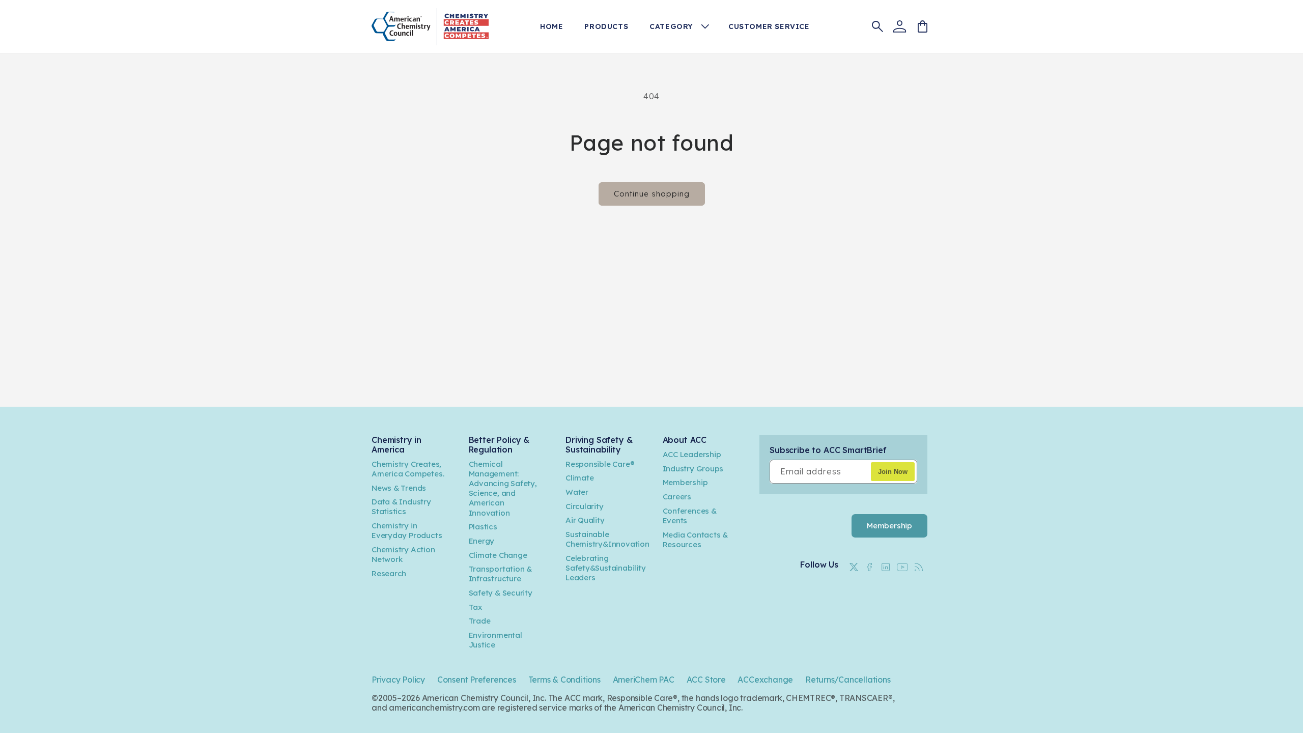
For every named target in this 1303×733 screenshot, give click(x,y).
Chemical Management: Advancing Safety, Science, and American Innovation (503, 488)
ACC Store (706, 679)
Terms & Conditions (564, 679)
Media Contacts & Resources (695, 539)
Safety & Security (500, 593)
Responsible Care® (599, 464)
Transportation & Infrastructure (500, 573)
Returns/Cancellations (848, 679)
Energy (482, 541)
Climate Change (498, 555)
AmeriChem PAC (643, 679)
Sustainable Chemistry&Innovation (607, 539)
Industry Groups (693, 468)
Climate (579, 478)
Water (576, 492)
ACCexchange (765, 679)
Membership (685, 482)
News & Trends (399, 488)
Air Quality (585, 520)
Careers (677, 496)
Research (389, 573)
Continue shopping (652, 194)
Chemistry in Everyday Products (407, 530)
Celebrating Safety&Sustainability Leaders (605, 567)
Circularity (584, 506)
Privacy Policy (398, 679)
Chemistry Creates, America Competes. (408, 468)
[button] (682, 26)
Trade (480, 621)
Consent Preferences (476, 679)
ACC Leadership (692, 454)
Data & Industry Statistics (401, 506)
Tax (475, 607)
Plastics (483, 526)
